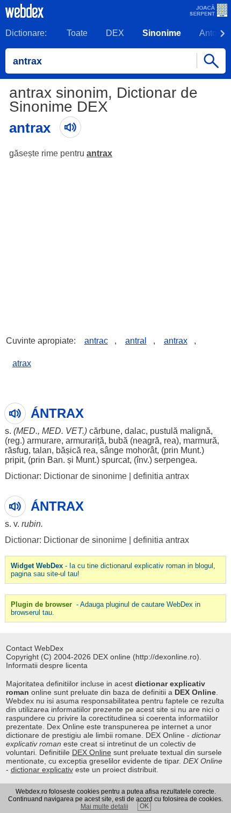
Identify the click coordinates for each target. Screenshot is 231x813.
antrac (96, 340)
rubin (31, 523)
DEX (115, 33)
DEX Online (91, 752)
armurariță (85, 440)
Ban (55, 459)
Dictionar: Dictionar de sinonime (66, 476)
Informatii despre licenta (47, 665)
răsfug (16, 450)
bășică (68, 450)
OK (144, 806)
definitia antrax (161, 476)
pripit (14, 459)
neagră (146, 440)
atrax (21, 363)
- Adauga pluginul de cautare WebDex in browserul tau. (105, 608)
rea (170, 440)
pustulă (164, 430)
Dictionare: (26, 33)
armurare (44, 440)
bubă (118, 440)
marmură (200, 440)
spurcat (115, 459)
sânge (112, 450)
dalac (135, 430)
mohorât (141, 450)
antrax (99, 153)
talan (42, 450)
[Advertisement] (115, 239)
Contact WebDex (34, 648)
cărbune (104, 430)
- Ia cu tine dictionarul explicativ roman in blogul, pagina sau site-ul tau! (113, 570)
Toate (77, 33)
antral (136, 340)
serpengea (174, 459)
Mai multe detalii (104, 806)
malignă (195, 430)
